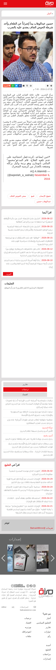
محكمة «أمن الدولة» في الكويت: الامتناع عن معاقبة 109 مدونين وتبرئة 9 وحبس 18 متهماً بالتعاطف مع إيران (28, 490)
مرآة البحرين (50, 4)
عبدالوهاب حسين (44, 201)
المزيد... (7, 274)
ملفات (28, 636)
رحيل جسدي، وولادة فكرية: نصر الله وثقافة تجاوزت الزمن (29, 437)
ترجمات (25, 389)
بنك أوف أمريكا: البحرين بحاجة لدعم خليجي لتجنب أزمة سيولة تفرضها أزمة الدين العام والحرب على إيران (28, 263)
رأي (49, 636)
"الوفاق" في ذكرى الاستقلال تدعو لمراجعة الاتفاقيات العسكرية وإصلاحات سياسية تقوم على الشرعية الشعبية (29, 241)
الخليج (7, 465)
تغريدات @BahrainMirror (41, 528)
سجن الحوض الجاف (18, 196)
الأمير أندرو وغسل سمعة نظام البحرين (36, 429)
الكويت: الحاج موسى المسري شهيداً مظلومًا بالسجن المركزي (31, 472)
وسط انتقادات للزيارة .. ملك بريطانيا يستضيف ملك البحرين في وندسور (28, 453)
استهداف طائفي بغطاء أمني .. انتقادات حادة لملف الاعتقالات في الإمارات (30, 499)
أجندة (48, 645)
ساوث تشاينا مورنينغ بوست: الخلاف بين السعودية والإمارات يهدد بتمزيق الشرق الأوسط (31, 413)
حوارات (47, 632)
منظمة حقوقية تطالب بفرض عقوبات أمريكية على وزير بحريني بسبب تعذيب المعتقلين (30, 421)
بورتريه (28, 627)
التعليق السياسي (43, 622)
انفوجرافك (26, 632)
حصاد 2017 (27, 548)
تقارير (25, 384)
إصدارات (15, 539)
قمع (32, 196)
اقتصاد (25, 394)
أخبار (49, 13)
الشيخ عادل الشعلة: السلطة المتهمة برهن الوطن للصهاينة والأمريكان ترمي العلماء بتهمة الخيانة (30, 230)
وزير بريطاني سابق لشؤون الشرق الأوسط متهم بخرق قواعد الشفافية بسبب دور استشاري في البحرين (30, 445)
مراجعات (47, 654)
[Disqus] (28, 334)
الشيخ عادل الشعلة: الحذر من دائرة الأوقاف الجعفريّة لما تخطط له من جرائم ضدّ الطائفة (28, 220)
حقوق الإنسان (45, 196)
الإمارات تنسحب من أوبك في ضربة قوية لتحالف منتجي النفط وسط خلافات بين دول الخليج (29, 480)
